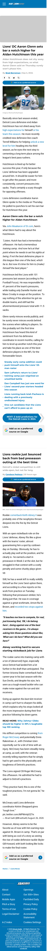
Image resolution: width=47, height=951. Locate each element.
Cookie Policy (30, 909)
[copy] (18, 78)
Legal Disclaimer (10, 914)
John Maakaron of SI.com (19, 226)
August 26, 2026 (36, 818)
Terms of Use (9, 909)
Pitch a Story (8, 904)
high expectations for (13, 130)
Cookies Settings (32, 922)
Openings (28, 889)
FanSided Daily (31, 899)
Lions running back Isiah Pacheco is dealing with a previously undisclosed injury (24, 397)
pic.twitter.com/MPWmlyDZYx (18, 814)
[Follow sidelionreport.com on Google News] (40, 430)
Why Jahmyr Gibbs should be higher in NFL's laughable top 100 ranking (22, 724)
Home (5, 869)
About (5, 889)
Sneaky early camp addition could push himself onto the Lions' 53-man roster (23, 365)
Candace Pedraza (14, 474)
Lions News (15, 869)
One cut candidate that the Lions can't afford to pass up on (22, 406)
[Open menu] (4, 3)
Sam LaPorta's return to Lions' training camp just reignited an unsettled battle (21, 375)
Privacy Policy (31, 904)
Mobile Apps (8, 899)
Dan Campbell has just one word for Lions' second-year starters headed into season (24, 386)
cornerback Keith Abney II (23, 515)
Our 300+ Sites (31, 894)
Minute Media (17, 929)
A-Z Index (7, 922)
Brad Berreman (13, 73)
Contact (6, 894)
